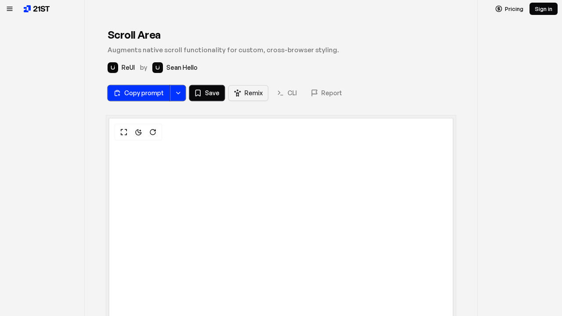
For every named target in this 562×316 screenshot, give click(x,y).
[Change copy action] (178, 93)
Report (331, 93)
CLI (292, 93)
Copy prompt (144, 93)
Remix (254, 93)
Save (212, 93)
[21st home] (37, 9)
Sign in (543, 8)
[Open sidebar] (9, 9)
